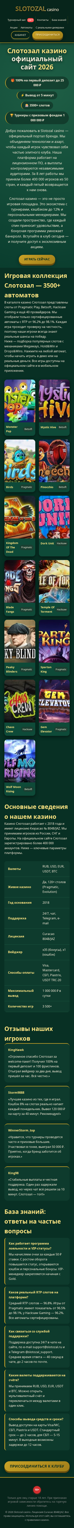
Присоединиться (48, 34)
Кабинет (20, 35)
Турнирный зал (20, 20)
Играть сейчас (37, 259)
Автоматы (26, 27)
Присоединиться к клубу (37, 1466)
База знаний (59, 20)
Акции (13, 27)
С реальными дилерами (50, 27)
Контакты (43, 20)
